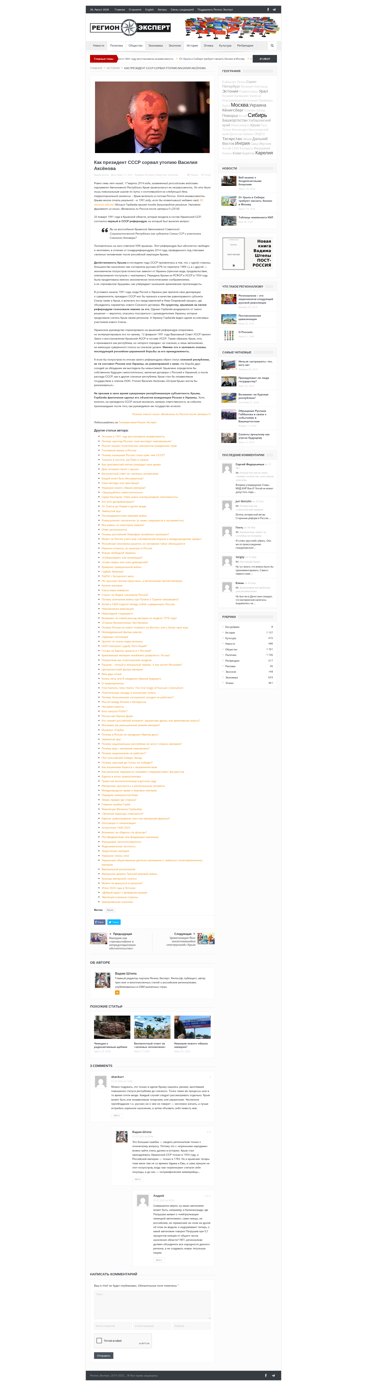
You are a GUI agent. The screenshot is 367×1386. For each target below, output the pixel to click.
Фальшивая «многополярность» (122, 841)
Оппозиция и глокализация (119, 823)
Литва (241, 82)
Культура (225, 45)
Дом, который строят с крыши (120, 469)
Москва (239, 104)
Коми (237, 153)
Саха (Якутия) (260, 143)
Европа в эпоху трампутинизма (121, 776)
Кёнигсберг (233, 110)
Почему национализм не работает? (124, 753)
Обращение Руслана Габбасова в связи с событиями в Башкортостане (252, 416)
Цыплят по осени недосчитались (122, 641)
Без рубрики (232, 627)
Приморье (265, 100)
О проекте (135, 9)
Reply (117, 1115)
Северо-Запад (254, 110)
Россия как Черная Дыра (117, 716)
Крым (110, 910)
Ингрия (242, 143)
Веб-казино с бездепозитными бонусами (250, 181)
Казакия (228, 96)
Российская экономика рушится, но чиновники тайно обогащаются (143, 543)
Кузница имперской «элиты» (119, 878)
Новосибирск (240, 125)
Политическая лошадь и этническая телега (129, 692)
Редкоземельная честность (119, 846)
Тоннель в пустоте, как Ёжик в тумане (125, 459)
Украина (257, 105)
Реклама (230, 666)
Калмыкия (241, 96)
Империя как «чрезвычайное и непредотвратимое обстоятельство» (122, 943)
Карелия (264, 153)
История (192, 45)
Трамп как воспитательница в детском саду (129, 781)
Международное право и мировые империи (129, 790)
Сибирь (257, 115)
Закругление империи (115, 851)
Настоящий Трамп (250, 561)
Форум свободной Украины (119, 553)
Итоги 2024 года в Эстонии (118, 888)
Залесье (255, 96)
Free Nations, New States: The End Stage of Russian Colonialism (142, 688)
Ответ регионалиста (114, 529)
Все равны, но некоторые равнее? (123, 525)
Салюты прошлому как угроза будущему (254, 435)
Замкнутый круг (111, 511)
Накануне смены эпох (115, 855)
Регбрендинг (245, 45)
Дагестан (236, 134)
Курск (226, 105)
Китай (243, 116)
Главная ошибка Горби (116, 804)
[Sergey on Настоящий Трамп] (227, 560)
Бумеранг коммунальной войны (121, 567)
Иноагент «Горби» (113, 730)
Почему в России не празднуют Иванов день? (130, 734)
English (149, 9)
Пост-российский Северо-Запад (122, 758)
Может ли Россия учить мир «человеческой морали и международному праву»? (152, 539)
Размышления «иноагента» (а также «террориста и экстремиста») (143, 520)
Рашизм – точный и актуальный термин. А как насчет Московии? (142, 664)
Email (208, 174)
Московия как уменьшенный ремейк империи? (131, 725)
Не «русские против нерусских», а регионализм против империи (142, 581)
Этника (208, 45)
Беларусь (246, 148)
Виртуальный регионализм (118, 869)
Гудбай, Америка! (112, 571)
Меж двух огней (111, 674)
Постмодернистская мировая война (124, 515)
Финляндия (240, 129)
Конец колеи (214, 58)
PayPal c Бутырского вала (118, 576)
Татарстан (232, 138)
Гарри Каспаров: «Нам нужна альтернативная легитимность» (140, 497)
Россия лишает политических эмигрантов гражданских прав (139, 445)
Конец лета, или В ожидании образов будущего (131, 678)
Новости (98, 45)
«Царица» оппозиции (115, 637)
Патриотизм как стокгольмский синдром (127, 660)
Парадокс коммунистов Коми (120, 795)
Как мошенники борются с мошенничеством (129, 767)
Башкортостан (235, 120)
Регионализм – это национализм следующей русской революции (256, 299)
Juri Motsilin (244, 501)
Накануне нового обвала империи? (124, 487)
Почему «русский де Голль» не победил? (127, 762)
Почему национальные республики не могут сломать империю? (142, 744)
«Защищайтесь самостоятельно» (122, 492)
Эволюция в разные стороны (120, 897)
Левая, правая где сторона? (119, 799)
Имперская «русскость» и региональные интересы (133, 786)
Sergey (240, 557)
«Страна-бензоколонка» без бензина (125, 622)
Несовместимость (113, 706)
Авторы (162, 9)
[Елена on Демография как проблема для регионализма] (227, 586)
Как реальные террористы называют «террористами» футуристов (143, 771)
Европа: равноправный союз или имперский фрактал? (136, 818)
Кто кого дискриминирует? (118, 501)
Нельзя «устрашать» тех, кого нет (256, 363)
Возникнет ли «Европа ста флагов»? (124, 832)
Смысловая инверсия (115, 590)
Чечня (247, 139)
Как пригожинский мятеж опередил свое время (131, 464)
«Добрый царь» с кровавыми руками (124, 892)
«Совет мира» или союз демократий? (125, 562)
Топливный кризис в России (119, 450)
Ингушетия (262, 148)
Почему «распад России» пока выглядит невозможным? (136, 441)
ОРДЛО (259, 134)
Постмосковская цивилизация (250, 317)
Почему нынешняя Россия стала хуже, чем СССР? (133, 455)
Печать (194, 174)
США (235, 148)
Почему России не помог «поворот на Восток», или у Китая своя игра (145, 627)
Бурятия (248, 153)
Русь (264, 125)
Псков (226, 129)
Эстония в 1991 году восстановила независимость (133, 436)
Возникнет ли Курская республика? (253, 396)
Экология (175, 45)
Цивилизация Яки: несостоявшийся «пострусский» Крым (181, 941)
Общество (135, 45)
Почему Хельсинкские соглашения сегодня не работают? (138, 697)
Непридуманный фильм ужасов (121, 632)
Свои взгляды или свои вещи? (120, 483)
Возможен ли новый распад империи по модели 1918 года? (139, 618)
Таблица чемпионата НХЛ (256, 217)
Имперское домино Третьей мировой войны (129, 874)
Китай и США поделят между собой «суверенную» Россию (138, 604)
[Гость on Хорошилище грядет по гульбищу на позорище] (227, 531)
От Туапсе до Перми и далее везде (124, 506)
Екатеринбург (232, 100)
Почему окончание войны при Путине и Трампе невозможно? (140, 599)
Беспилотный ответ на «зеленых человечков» (130, 473)
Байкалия (229, 82)
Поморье (230, 115)
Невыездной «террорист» (117, 613)
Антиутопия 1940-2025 (116, 827)
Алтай (226, 148)
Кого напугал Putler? (114, 711)
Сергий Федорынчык (250, 464)
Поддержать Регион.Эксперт (215, 9)
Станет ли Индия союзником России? (125, 595)
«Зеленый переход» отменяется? (122, 813)
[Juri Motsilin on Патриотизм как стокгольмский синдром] (227, 505)
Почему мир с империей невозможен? (126, 748)
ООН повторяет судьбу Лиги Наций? (124, 646)
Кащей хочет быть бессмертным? (123, 478)
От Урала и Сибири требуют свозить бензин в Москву (168, 58)
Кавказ (227, 153)
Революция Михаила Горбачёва (122, 809)
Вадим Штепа (101, 174)
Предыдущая (122, 934)
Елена (240, 583)
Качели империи (112, 585)
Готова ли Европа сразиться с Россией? (126, 650)
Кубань (248, 134)
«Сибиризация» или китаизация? (122, 557)
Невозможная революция (118, 608)
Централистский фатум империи (122, 669)
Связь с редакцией (182, 9)
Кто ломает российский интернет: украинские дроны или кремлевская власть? (151, 720)
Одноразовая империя (242, 58)
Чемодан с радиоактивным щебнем (110, 1045)
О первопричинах (113, 683)
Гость (239, 527)
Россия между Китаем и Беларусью (124, 702)
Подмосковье (248, 91)
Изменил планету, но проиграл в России (127, 548)
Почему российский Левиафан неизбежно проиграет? (135, 534)
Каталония (250, 100)
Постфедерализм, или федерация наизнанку (130, 837)
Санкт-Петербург (239, 84)
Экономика (155, 45)
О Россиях (246, 332)
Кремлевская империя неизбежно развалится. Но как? (136, 655)
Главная (120, 9)
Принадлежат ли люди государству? (254, 379)
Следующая (183, 934)
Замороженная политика (117, 902)
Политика (116, 45)
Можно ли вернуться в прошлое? (122, 883)
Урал (263, 91)
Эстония (230, 91)
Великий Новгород (254, 86)
